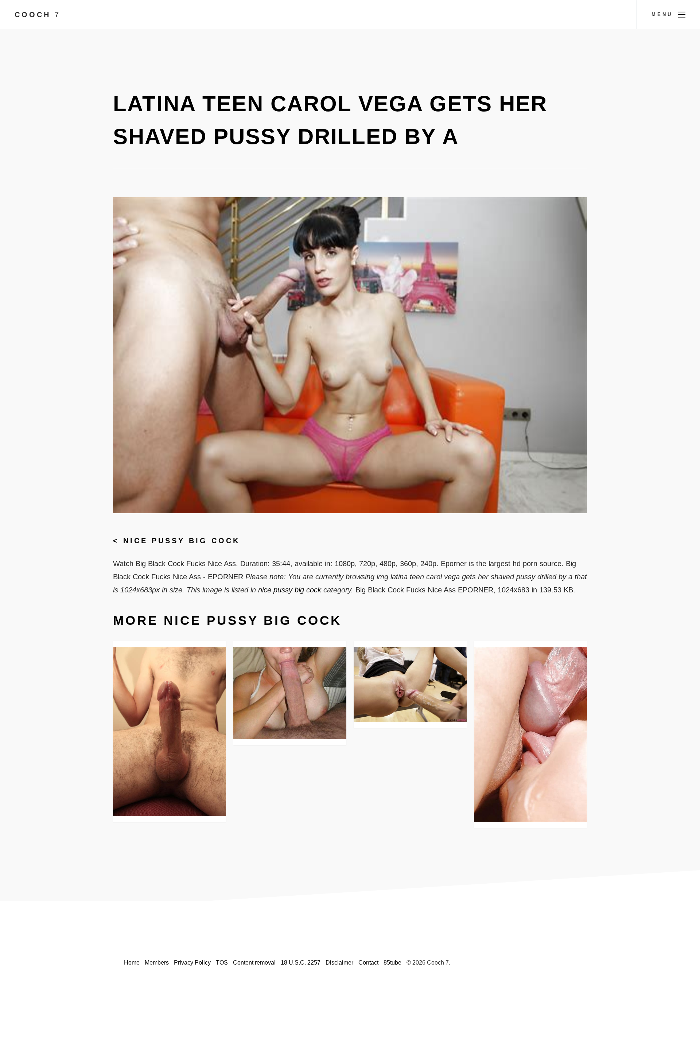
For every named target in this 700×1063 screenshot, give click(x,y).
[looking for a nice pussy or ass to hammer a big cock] (169, 731)
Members (157, 962)
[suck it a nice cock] (289, 693)
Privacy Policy (192, 962)
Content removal (254, 962)
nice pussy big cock (181, 541)
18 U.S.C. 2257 (300, 962)
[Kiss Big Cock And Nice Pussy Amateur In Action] (530, 734)
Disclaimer (339, 962)
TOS (222, 962)
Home (132, 962)
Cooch (38, 15)
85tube (392, 962)
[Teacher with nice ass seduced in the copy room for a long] (410, 684)
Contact (368, 962)
